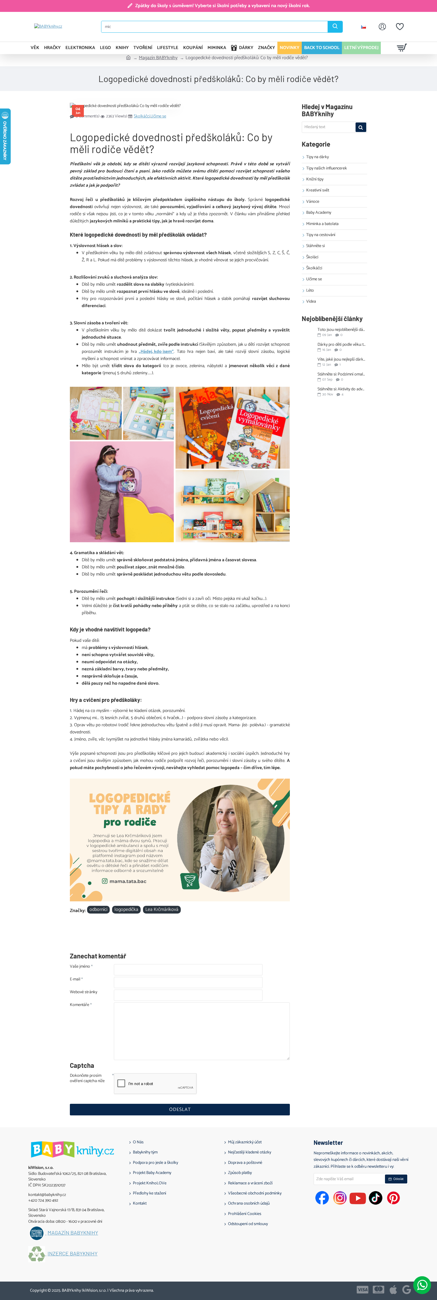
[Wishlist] (400, 27)
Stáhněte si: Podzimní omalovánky (341, 374)
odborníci (98, 910)
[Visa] (362, 1289)
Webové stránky (83, 993)
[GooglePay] (406, 1289)
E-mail (75, 980)
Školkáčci (142, 116)
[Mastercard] (378, 1289)
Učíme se (158, 116)
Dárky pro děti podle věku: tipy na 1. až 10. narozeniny (341, 344)
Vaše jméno (80, 967)
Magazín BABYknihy (158, 58)
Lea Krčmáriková (161, 910)
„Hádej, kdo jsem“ (156, 351)
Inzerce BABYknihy (73, 1254)
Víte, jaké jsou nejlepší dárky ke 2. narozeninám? (341, 359)
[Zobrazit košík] (402, 48)
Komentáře (79, 1005)
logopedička (126, 910)
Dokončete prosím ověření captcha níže (87, 1078)
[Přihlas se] (382, 26)
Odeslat (180, 1110)
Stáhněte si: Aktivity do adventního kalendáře (341, 389)
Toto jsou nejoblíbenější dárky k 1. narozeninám (341, 330)
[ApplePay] (393, 1289)
